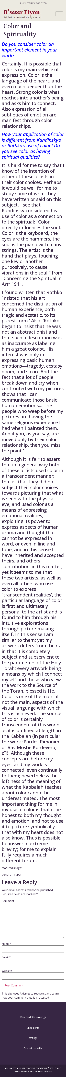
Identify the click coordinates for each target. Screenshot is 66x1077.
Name (7, 943)
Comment (8, 901)
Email (6, 957)
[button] (33, 1008)
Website (7, 970)
